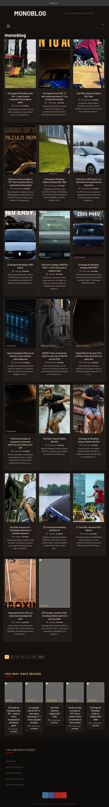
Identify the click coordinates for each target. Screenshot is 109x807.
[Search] (102, 24)
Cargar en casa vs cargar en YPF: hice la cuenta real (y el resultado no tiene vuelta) (20, 182)
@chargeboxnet (14, 773)
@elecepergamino (15, 785)
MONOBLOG (30, 13)
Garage (10, 86)
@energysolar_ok (15, 779)
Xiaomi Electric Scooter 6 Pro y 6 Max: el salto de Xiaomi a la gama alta (89, 356)
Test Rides (79, 86)
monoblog (25, 106)
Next (41, 657)
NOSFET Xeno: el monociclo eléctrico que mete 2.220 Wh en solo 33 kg (54, 356)
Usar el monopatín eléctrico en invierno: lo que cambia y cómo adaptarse (20, 356)
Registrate (54, 3)
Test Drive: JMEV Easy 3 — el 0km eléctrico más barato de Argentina (88, 182)
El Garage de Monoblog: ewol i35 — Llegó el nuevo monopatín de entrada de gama (13, 716)
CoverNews (61, 804)
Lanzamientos (47, 346)
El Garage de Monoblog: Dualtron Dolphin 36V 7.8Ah (95, 713)
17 (34, 657)
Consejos (45, 86)
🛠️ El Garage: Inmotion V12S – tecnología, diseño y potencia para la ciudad (54, 615)
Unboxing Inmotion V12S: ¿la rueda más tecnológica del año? (20, 615)
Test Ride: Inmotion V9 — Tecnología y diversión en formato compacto (20, 530)
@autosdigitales (14, 767)
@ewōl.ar (11, 761)
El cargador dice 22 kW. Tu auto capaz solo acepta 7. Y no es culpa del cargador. (54, 96)
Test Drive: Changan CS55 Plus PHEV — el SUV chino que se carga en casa (54, 267)
